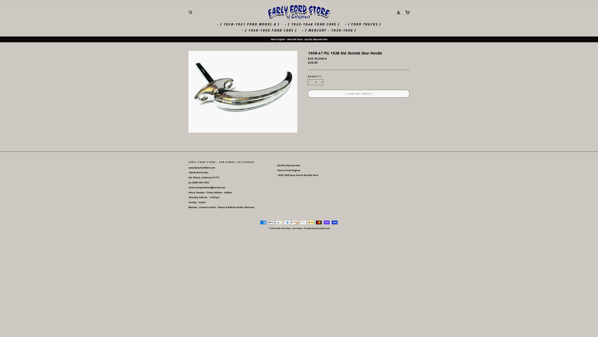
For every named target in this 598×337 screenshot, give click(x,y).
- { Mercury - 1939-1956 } (329, 30)
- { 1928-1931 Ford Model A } (248, 24)
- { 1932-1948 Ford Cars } (312, 24)
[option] (299, 39)
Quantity (315, 76)
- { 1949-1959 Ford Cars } (269, 30)
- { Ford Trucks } (363, 24)
